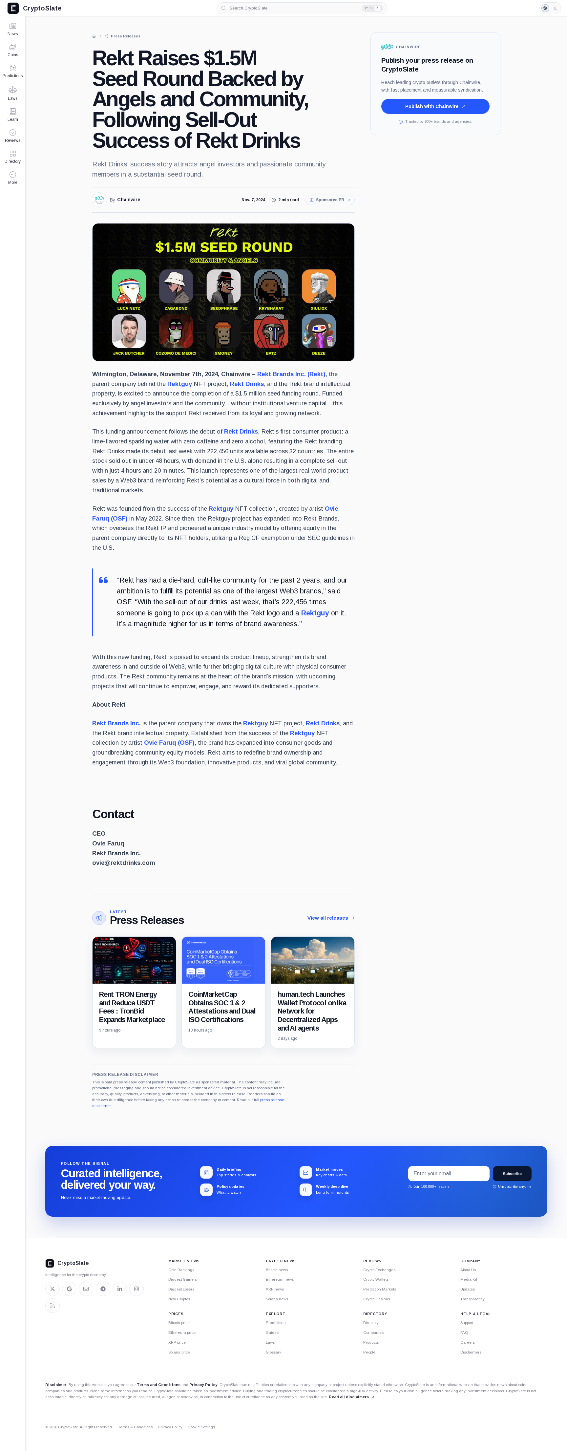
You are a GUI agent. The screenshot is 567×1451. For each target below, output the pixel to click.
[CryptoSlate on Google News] (69, 1289)
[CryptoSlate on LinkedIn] (120, 1289)
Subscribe (512, 1174)
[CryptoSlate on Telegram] (103, 1289)
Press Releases (147, 920)
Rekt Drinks (247, 383)
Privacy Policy (203, 1384)
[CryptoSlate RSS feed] (52, 1305)
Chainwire (128, 199)
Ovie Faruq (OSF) (169, 742)
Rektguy (179, 383)
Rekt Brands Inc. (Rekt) (291, 374)
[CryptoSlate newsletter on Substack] (86, 1289)
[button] (12, 177)
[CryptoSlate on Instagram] (136, 1289)
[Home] (94, 36)
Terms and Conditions (158, 1384)
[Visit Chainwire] (99, 200)
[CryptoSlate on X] (52, 1289)
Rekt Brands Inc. (116, 723)
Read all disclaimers (349, 1397)
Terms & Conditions (135, 1427)
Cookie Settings (201, 1427)
